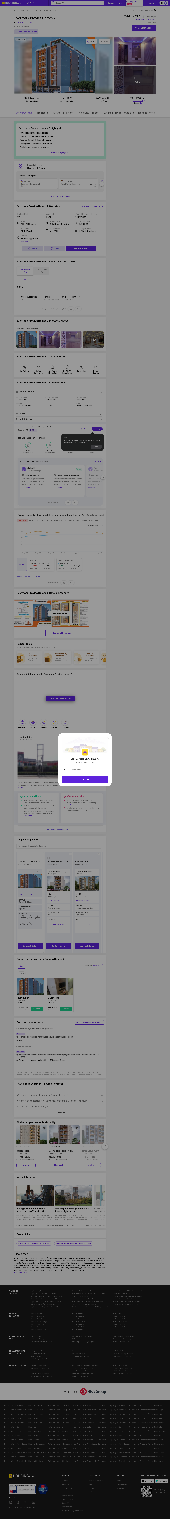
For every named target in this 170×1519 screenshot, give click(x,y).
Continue (85, 779)
